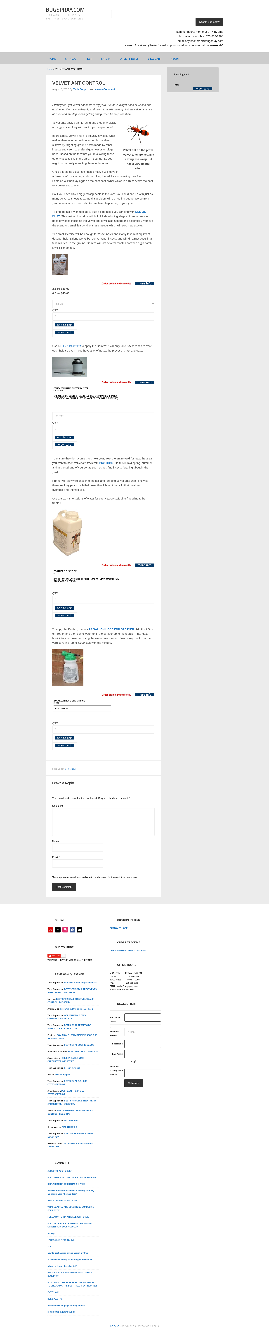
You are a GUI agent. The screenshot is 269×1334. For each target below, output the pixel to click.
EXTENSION (53, 1292)
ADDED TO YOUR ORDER (59, 1171)
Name (56, 841)
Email (56, 857)
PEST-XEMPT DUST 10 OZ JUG (79, 1045)
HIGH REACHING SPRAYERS (61, 1312)
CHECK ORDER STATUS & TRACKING (128, 950)
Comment (58, 806)
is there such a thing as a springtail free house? (70, 1259)
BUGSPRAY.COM (65, 9)
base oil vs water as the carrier (62, 1200)
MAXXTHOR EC (71, 1120)
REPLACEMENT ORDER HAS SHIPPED (66, 1184)
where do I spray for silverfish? (62, 1266)
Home (49, 69)
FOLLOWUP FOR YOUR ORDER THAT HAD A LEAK (72, 1177)
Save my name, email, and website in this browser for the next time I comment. (95, 877)
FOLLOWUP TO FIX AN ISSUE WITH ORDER (68, 1217)
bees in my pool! (72, 1068)
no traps (51, 1233)
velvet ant (70, 769)
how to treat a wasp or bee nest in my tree (67, 1253)
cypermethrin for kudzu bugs (61, 1240)
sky (49, 1246)
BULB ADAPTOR (55, 1299)
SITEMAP (114, 1326)
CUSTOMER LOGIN (119, 928)
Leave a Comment (104, 89)
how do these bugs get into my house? (66, 1305)
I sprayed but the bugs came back (80, 982)
